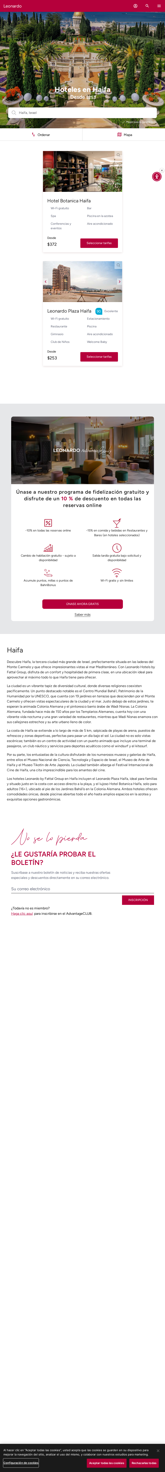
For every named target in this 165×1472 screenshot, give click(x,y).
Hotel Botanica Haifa (69, 201)
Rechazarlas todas (144, 1463)
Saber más (82, 614)
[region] (82, 1458)
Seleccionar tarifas (99, 243)
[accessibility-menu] (157, 176)
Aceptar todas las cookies (106, 1463)
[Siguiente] (119, 171)
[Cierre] (161, 170)
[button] (135, 6)
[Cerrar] (158, 1450)
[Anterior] (45, 171)
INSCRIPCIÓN (138, 900)
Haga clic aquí (22, 914)
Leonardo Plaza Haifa (69, 311)
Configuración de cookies (20, 1462)
